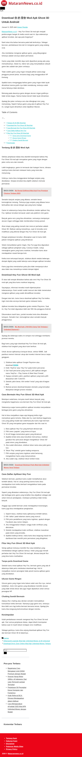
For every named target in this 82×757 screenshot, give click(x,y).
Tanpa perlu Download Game (21, 135)
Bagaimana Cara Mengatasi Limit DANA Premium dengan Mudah (17, 671)
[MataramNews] (21, 5)
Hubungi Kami (11, 741)
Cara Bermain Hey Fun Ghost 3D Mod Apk (21, 128)
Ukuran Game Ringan (19, 138)
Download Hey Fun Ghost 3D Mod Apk (20, 125)
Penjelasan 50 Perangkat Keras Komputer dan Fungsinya (17, 690)
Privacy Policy (11, 749)
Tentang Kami (11, 738)
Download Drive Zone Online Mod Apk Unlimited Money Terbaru (27, 644)
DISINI (15, 365)
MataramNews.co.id (9, 32)
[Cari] (5, 653)
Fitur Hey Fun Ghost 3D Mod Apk (18, 133)
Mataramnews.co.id (15, 754)
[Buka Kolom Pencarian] (1, 11)
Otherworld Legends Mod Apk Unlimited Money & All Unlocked (26, 641)
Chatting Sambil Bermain (20, 140)
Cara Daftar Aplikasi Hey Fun (16, 130)
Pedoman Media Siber (14, 746)
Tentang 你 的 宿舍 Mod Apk (16, 123)
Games (6, 638)
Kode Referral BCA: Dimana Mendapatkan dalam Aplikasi (16, 698)
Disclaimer (10, 744)
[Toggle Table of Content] (3, 118)
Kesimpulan (11, 143)
